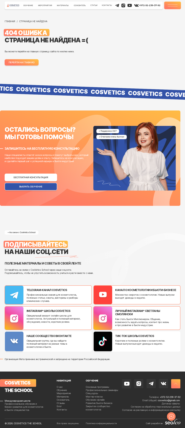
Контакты (107, 5)
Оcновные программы (97, 387)
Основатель (80, 5)
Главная (10, 21)
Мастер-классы (94, 396)
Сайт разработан (154, 423)
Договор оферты (171, 403)
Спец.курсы (92, 393)
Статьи (93, 5)
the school (19, 390)
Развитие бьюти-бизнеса (99, 403)
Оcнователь (63, 399)
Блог (60, 406)
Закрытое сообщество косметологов (98, 408)
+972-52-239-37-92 (149, 5)
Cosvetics (17, 383)
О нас (60, 387)
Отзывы (61, 403)
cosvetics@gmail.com (169, 400)
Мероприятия (45, 5)
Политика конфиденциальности (101, 423)
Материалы (63, 5)
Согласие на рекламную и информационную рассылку (151, 410)
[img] (13, 5)
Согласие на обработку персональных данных (156, 406)
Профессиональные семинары (102, 390)
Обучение (28, 5)
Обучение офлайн (95, 399)
